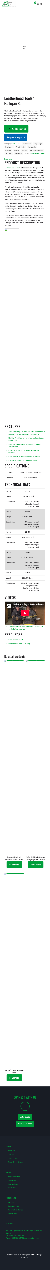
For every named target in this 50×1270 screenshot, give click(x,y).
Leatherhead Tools (38, 153)
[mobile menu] (46, 4)
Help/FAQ (10, 1202)
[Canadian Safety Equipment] (9, 4)
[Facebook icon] (20, 1261)
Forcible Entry (20, 147)
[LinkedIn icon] (28, 1261)
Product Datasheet (15, 640)
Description (8, 159)
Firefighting (9, 147)
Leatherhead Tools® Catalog (19, 643)
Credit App (11, 1188)
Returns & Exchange (15, 1210)
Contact (10, 1154)
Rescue (16, 150)
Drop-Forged (38, 144)
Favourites (11, 1180)
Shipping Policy (13, 1206)
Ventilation (18, 153)
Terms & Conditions (15, 1162)
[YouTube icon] (25, 1261)
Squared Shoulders (36, 150)
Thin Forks (8, 153)
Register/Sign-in (13, 1176)
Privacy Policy (12, 1158)
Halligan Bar (32, 147)
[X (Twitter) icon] (22, 1261)
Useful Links (12, 1214)
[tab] (25, 159)
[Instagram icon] (30, 1261)
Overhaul (8, 150)
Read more (14, 864)
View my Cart (12, 1184)
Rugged (24, 150)
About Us (11, 1151)
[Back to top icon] (44, 1264)
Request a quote (16, 137)
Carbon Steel (27, 144)
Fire (13, 144)
